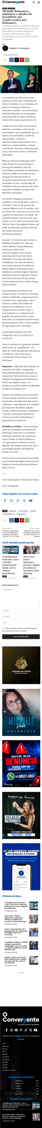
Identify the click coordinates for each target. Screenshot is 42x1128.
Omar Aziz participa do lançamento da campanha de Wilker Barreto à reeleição (15, 932)
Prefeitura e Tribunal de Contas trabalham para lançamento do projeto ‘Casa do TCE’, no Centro (10, 533)
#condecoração (23, 511)
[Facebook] (11, 60)
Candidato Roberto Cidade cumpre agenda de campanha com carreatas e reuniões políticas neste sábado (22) (16, 946)
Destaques (11, 8)
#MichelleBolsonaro (9, 514)
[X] (16, 60)
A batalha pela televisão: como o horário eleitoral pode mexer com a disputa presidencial (10, 565)
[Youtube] (30, 501)
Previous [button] (5, 711)
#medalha (33, 511)
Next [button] (37, 711)
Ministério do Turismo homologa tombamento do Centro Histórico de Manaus (31, 533)
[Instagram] (11, 501)
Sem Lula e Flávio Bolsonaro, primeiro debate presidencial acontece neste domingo (31, 565)
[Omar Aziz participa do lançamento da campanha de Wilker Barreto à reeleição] (33, 932)
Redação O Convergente (19, 48)
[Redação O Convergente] (5, 48)
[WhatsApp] (27, 60)
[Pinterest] (22, 60)
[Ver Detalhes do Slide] (21, 712)
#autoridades (12, 511)
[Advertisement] (21, 988)
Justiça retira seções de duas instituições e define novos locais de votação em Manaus (15, 960)
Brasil (5, 8)
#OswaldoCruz (21, 514)
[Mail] (16, 1030)
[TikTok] (17, 501)
